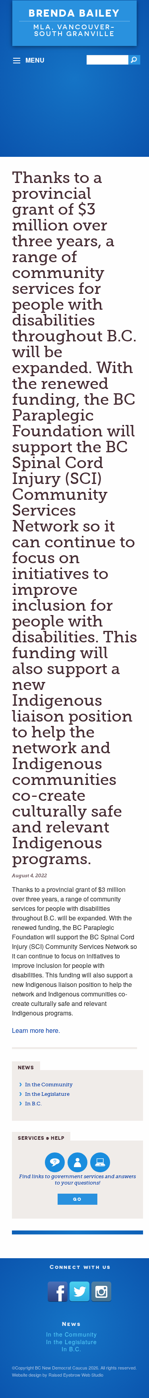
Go (77, 1199)
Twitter (79, 1291)
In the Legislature (47, 1094)
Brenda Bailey (74, 13)
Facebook (58, 1291)
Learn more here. (37, 1030)
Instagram (101, 1291)
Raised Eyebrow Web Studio (75, 1374)
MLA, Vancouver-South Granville (74, 30)
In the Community (49, 1085)
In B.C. (33, 1104)
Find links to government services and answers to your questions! (77, 1179)
